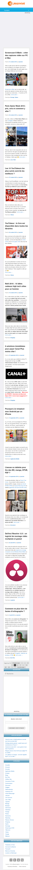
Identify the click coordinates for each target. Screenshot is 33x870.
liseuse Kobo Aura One (20, 485)
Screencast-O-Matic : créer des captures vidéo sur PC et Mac (16, 55)
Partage (12, 97)
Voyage (7, 834)
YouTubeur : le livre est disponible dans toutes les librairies (16, 226)
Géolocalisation (9, 789)
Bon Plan (12, 658)
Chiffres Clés (8, 779)
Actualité (7, 765)
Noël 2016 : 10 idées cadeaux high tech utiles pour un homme (15, 286)
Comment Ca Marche (10, 847)
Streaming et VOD (9, 828)
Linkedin (18, 860)
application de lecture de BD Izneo (17, 487)
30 (9, 667)
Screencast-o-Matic (10, 89)
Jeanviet (7, 795)
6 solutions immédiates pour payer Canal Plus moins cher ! (15, 349)
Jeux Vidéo (13, 159)
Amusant (7, 767)
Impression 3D (8, 791)
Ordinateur (7, 809)
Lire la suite (14, 94)
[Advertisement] (16, 30)
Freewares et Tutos (10, 845)
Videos (16, 97)
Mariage (7, 803)
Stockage (7, 826)
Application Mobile (14, 459)
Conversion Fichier (9, 781)
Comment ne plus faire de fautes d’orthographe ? (16, 610)
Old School (8, 807)
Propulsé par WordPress (12, 866)
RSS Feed (22, 860)
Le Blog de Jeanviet (16, 864)
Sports (7, 824)
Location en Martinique (10, 853)
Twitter (14, 860)
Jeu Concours (8, 797)
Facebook (11, 860)
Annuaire (7, 769)
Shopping (12, 337)
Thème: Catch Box (22, 866)
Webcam (7, 836)
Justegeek (10, 120)
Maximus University (10, 851)
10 (26, 665)
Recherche (8, 816)
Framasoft (7, 849)
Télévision (7, 830)
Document (12, 525)
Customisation (8, 783)
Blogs (6, 775)
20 (5, 667)
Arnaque (7, 773)
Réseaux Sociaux (9, 820)
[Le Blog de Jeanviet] (16, 3)
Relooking (7, 818)
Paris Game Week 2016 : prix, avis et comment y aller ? (15, 108)
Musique (7, 805)
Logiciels (12, 600)
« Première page (16, 663)
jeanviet (21, 61)
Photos (7, 813)
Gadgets (7, 787)
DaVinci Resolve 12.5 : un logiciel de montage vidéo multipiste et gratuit (16, 536)
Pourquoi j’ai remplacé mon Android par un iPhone (14, 411)
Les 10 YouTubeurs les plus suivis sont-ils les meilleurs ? (15, 171)
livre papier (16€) (16, 241)
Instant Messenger (9, 793)
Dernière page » (21, 667)
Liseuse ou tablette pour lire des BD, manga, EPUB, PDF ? (16, 470)
